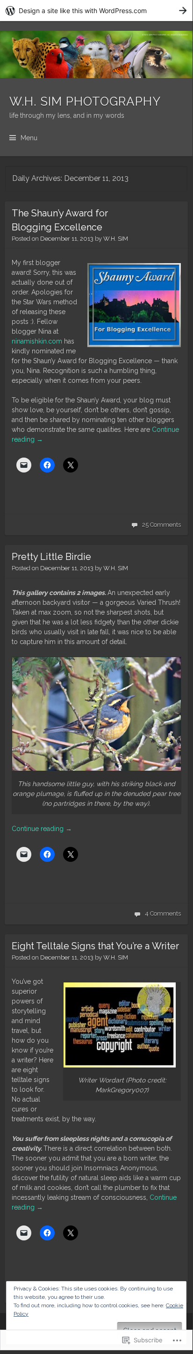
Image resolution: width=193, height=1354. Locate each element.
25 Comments (161, 524)
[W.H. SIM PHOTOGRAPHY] (96, 54)
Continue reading (42, 828)
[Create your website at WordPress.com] (96, 10)
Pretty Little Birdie (51, 556)
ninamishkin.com (37, 341)
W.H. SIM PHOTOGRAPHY (85, 101)
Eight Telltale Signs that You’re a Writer (95, 946)
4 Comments (163, 913)
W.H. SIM (115, 238)
